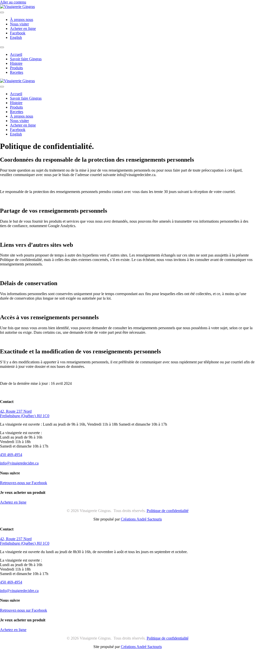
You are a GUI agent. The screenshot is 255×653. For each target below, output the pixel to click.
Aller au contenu (13, 2)
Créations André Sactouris (141, 519)
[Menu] (2, 12)
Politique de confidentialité (168, 511)
